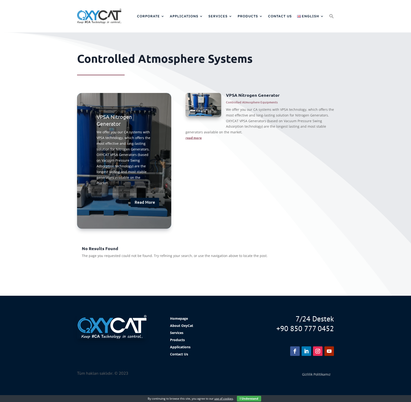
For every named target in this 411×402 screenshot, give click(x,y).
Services (218, 16)
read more (194, 138)
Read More (145, 202)
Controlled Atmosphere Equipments (252, 102)
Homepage (179, 319)
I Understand (249, 399)
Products (248, 16)
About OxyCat (181, 326)
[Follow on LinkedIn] (306, 351)
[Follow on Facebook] (295, 351)
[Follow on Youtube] (329, 351)
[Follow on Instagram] (318, 351)
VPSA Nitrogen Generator (253, 95)
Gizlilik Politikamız (316, 374)
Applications (184, 16)
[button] (331, 16)
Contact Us (280, 16)
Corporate (148, 16)
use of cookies (223, 399)
